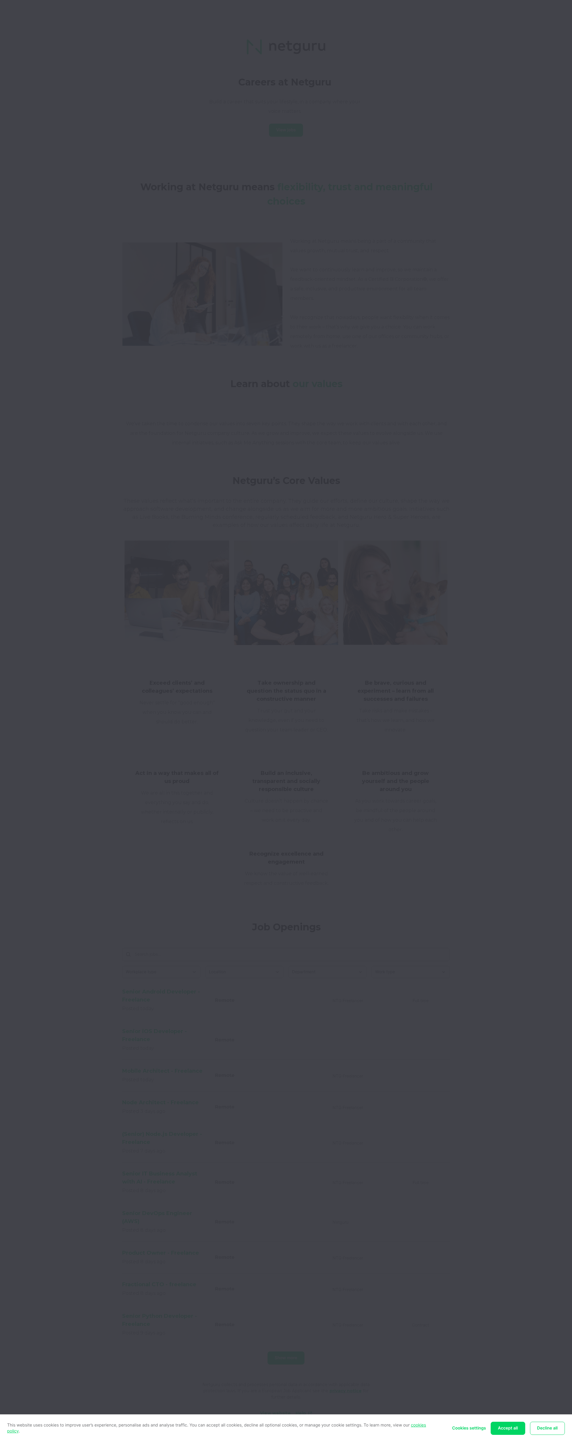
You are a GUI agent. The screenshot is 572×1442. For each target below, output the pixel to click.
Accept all (508, 1428)
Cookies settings (469, 1428)
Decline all (547, 1428)
